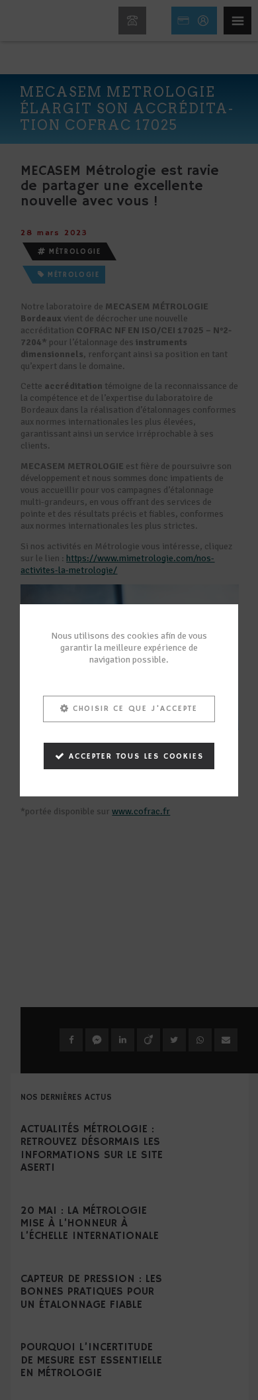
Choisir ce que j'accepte (135, 709)
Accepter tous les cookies (136, 756)
